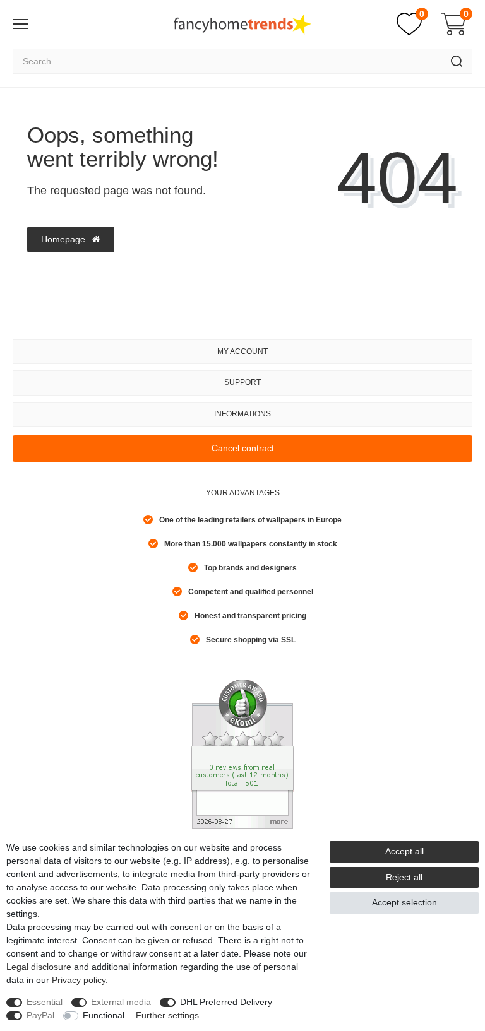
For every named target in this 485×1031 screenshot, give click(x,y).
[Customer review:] (242, 753)
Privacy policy (78, 980)
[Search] (456, 61)
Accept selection (404, 902)
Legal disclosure (38, 967)
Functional (103, 1015)
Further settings (167, 1015)
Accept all (404, 851)
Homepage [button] (64, 239)
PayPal (40, 1015)
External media (121, 1002)
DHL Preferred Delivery (226, 1002)
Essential (45, 1002)
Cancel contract (243, 448)
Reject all (404, 877)
